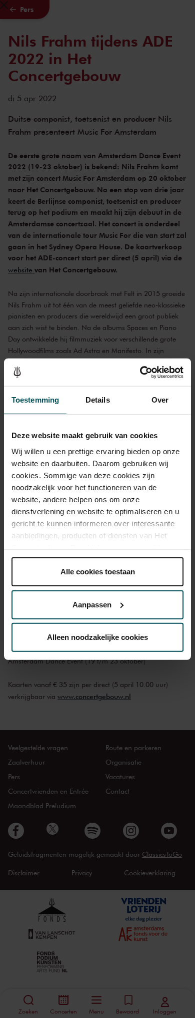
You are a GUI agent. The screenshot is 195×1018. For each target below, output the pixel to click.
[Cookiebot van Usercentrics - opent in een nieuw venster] (140, 372)
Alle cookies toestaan (97, 571)
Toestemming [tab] (35, 400)
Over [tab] (160, 400)
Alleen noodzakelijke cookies (97, 637)
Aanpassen (92, 604)
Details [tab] (98, 400)
